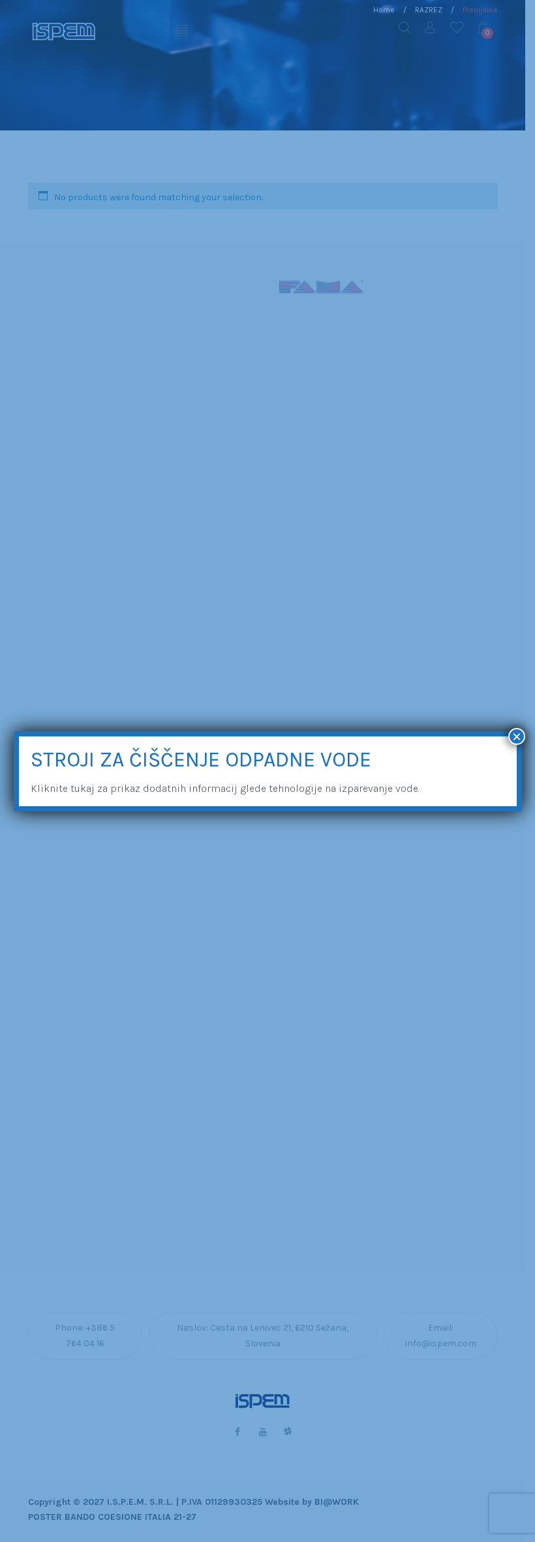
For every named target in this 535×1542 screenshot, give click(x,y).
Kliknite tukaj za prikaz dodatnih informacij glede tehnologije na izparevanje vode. (225, 788)
